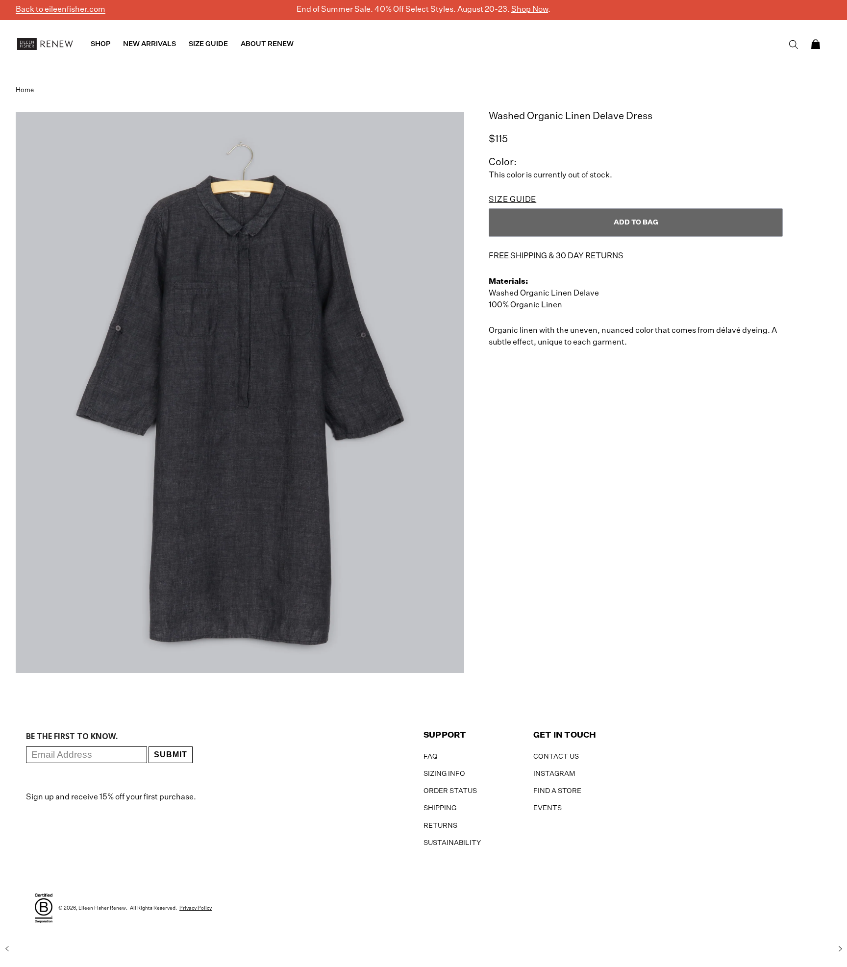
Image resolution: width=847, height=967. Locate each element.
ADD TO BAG (636, 222)
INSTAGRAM (554, 773)
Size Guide (512, 200)
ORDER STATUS (450, 791)
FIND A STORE (557, 791)
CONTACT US (556, 756)
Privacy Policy (195, 908)
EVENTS (547, 808)
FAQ (431, 756)
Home (25, 90)
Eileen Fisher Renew (102, 908)
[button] (815, 44)
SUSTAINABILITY (452, 843)
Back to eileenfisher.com (60, 10)
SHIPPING (440, 808)
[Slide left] (7, 948)
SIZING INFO (444, 773)
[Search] (793, 44)
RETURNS (440, 825)
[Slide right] (840, 948)
